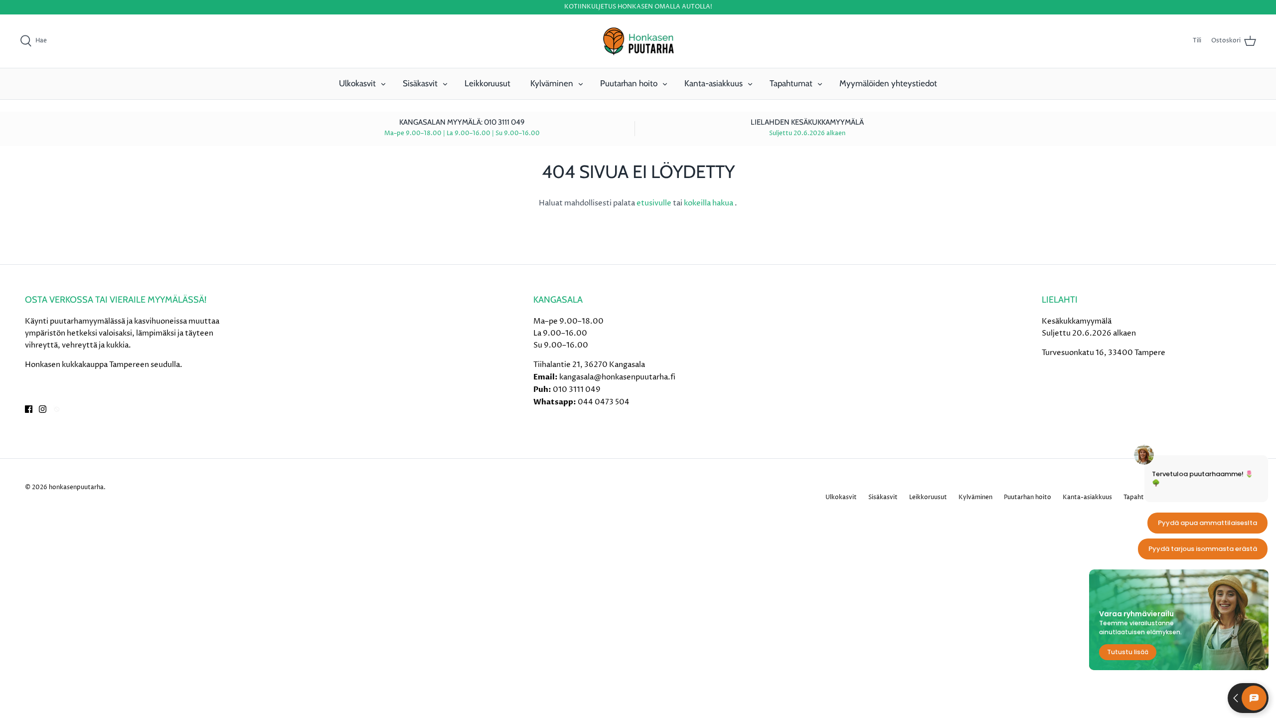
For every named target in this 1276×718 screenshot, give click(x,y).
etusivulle (655, 203)
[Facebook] (28, 409)
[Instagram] (42, 409)
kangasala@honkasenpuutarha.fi (617, 377)
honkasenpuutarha (76, 487)
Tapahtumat (791, 83)
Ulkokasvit (357, 83)
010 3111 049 (577, 389)
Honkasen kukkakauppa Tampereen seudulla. (103, 364)
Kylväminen (551, 83)
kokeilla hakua (709, 203)
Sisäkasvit (420, 83)
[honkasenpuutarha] (638, 41)
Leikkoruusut (487, 83)
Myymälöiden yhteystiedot (888, 83)
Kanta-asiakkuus (713, 83)
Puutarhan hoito (628, 83)
